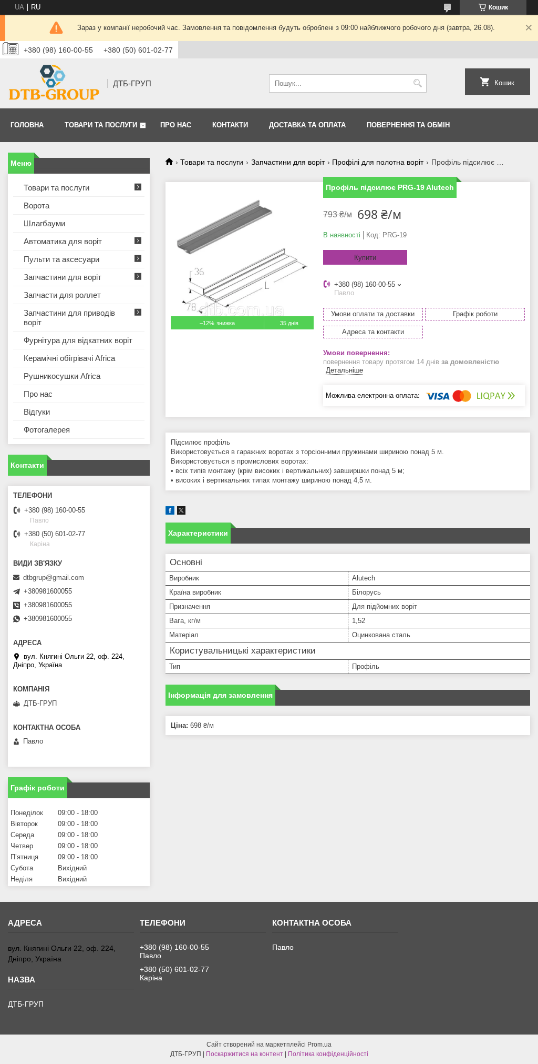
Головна (27, 125)
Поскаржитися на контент (244, 1054)
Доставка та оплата (307, 125)
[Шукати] (417, 83)
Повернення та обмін (408, 125)
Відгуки (37, 411)
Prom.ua (319, 1044)
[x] (181, 512)
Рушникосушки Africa (62, 376)
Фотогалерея (47, 429)
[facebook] (169, 512)
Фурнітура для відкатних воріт (78, 340)
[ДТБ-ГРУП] (54, 83)
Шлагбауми (44, 223)
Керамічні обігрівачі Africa (69, 358)
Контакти (230, 125)
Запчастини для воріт (288, 162)
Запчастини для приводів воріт (69, 317)
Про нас (175, 125)
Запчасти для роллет (62, 294)
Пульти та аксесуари (61, 259)
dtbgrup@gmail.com (53, 577)
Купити (365, 258)
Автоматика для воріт (63, 241)
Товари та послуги (101, 125)
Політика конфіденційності (328, 1054)
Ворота (36, 205)
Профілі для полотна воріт (377, 162)
